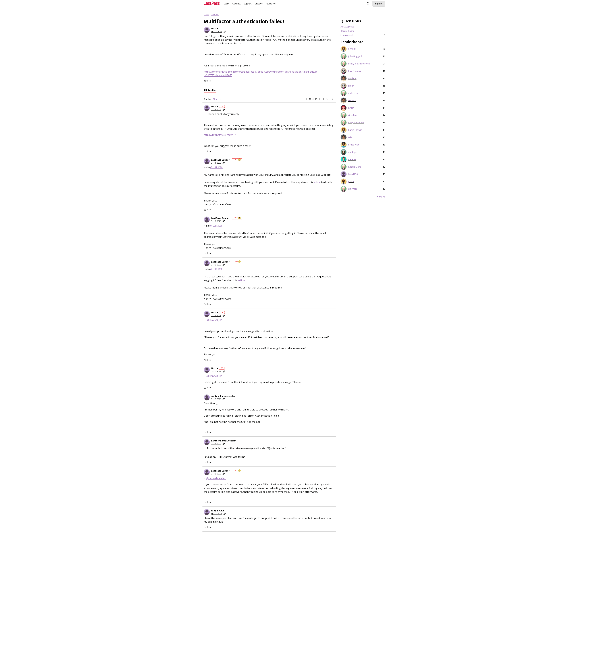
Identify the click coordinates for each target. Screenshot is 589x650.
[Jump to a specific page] (331, 99)
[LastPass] (212, 4)
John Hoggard (355, 56)
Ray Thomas (354, 71)
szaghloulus (217, 510)
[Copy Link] (224, 31)
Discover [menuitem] (259, 3)
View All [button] (381, 196)
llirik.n (214, 28)
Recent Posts (347, 30)
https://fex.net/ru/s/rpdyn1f (220, 135)
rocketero (353, 93)
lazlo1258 (353, 174)
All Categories (347, 26)
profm (351, 86)
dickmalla (352, 189)
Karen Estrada (355, 130)
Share (207, 81)
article (317, 182)
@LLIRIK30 (216, 167)
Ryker (351, 108)
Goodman (353, 115)
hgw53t (352, 49)
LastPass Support (221, 160)
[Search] (368, 4)
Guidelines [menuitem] (271, 3)
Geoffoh (352, 100)
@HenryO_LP (214, 320)
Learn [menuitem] (226, 3)
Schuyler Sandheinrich (359, 64)
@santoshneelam (216, 478)
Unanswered (363, 35)
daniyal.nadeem (356, 123)
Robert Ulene (354, 167)
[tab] (210, 90)
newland (352, 78)
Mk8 (350, 137)
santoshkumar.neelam (223, 396)
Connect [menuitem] (236, 3)
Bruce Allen (353, 145)
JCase (351, 181)
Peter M (352, 159)
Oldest (216, 99)
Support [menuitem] (248, 3)
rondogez (353, 152)
